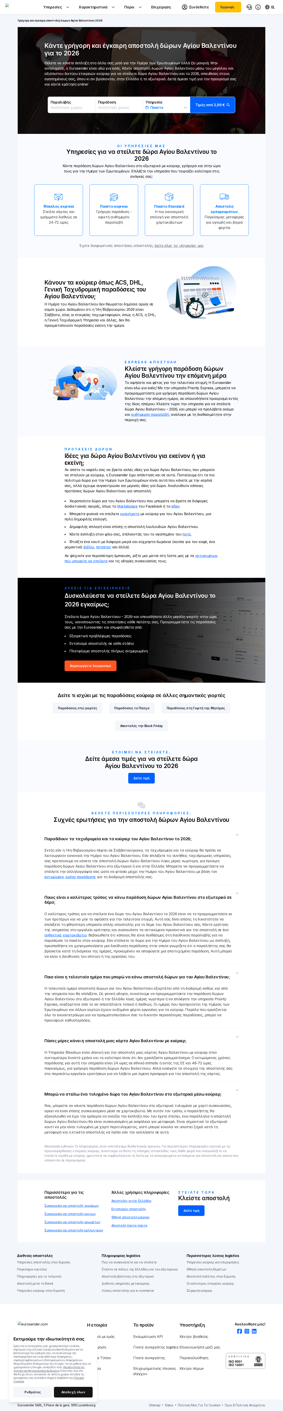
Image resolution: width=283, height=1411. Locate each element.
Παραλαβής (61, 102)
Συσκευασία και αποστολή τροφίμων (71, 1206)
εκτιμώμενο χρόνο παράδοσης (70, 877)
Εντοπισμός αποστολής (128, 1209)
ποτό (186, 534)
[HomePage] (52, 1324)
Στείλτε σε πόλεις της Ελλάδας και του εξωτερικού (140, 1269)
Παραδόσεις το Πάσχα (131, 708)
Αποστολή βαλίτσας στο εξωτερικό (128, 1276)
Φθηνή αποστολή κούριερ (130, 1217)
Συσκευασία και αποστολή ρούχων (70, 1214)
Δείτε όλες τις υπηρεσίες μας (179, 245)
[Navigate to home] (21, 7)
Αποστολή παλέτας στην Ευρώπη (211, 1276)
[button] (141, 105)
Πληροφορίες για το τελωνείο (39, 1276)
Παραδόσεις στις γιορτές (77, 708)
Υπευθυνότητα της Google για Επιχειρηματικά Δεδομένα (49, 1369)
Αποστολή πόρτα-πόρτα (129, 1225)
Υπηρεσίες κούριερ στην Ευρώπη (41, 1290)
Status (169, 1405)
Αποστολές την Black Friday (141, 726)
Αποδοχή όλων (73, 1392)
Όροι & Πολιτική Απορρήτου (245, 1405)
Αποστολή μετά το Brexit (35, 1283)
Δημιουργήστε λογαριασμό (90, 666)
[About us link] (258, 7)
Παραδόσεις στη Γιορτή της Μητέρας (196, 708)
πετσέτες (103, 547)
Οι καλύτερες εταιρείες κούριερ (210, 1283)
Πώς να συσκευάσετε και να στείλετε (129, 1262)
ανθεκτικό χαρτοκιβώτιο (65, 935)
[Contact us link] (249, 7)
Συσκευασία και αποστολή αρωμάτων (72, 1222)
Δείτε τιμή (141, 778)
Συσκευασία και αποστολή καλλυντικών (73, 1230)
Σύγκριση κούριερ (199, 1290)
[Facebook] (238, 1332)
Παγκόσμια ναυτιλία (32, 1269)
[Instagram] (245, 1332)
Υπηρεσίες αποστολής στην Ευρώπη (43, 1262)
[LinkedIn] (252, 1332)
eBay (175, 506)
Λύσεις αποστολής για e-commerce (128, 1290)
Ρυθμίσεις (33, 1392)
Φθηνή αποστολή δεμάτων (206, 1269)
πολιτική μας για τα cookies (199, 1405)
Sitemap (154, 1405)
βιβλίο (88, 547)
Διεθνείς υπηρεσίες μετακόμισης (125, 1283)
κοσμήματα (129, 514)
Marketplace (127, 506)
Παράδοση (107, 102)
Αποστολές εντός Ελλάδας (131, 1201)
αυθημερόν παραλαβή (150, 414)
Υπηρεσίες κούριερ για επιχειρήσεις (213, 1262)
